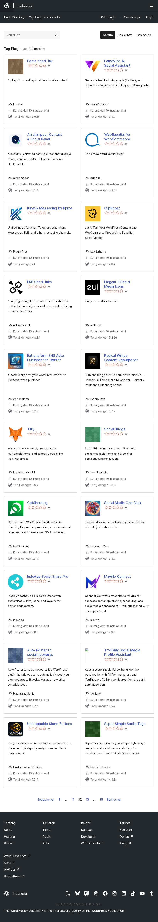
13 (87, 799)
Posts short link (40, 61)
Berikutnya (114, 799)
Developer (88, 837)
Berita (8, 830)
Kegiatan (125, 830)
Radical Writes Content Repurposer (121, 358)
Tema (46, 830)
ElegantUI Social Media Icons (117, 284)
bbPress (11, 869)
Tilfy (30, 429)
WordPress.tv (92, 843)
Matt (9, 863)
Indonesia (20, 894)
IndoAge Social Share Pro (47, 576)
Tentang (10, 823)
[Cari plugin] (56, 35)
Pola (45, 843)
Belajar (85, 823)
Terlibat (124, 823)
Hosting (9, 837)
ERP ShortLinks (39, 282)
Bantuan (87, 830)
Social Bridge (114, 429)
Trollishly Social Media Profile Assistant (122, 652)
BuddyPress (14, 876)
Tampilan (48, 823)
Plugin (46, 837)
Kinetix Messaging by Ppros (50, 208)
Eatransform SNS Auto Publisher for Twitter (45, 358)
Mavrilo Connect (117, 576)
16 (101, 799)
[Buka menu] (152, 6)
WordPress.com (17, 856)
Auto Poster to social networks (40, 652)
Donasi (126, 837)
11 (72, 799)
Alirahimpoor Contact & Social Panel (44, 136)
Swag (125, 843)
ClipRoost (112, 208)
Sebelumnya (45, 799)
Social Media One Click (122, 503)
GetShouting (37, 503)
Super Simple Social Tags (124, 724)
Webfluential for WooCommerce (117, 136)
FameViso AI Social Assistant (117, 63)
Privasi (8, 843)
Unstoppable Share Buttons (49, 724)
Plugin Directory (14, 17)
